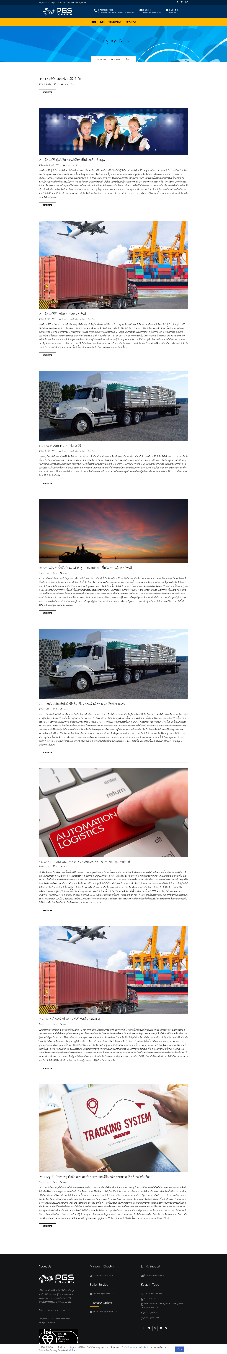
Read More (47, 92)
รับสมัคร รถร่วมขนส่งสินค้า (77, 319)
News (118, 59)
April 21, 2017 (45, 573)
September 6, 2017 (47, 165)
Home (93, 22)
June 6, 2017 (45, 319)
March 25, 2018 (46, 84)
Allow (179, 1349)
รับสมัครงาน (91, 319)
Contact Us (130, 22)
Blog (102, 22)
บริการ (127, 59)
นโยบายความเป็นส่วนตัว (139, 1347)
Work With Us (115, 22)
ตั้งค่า (74, 1350)
